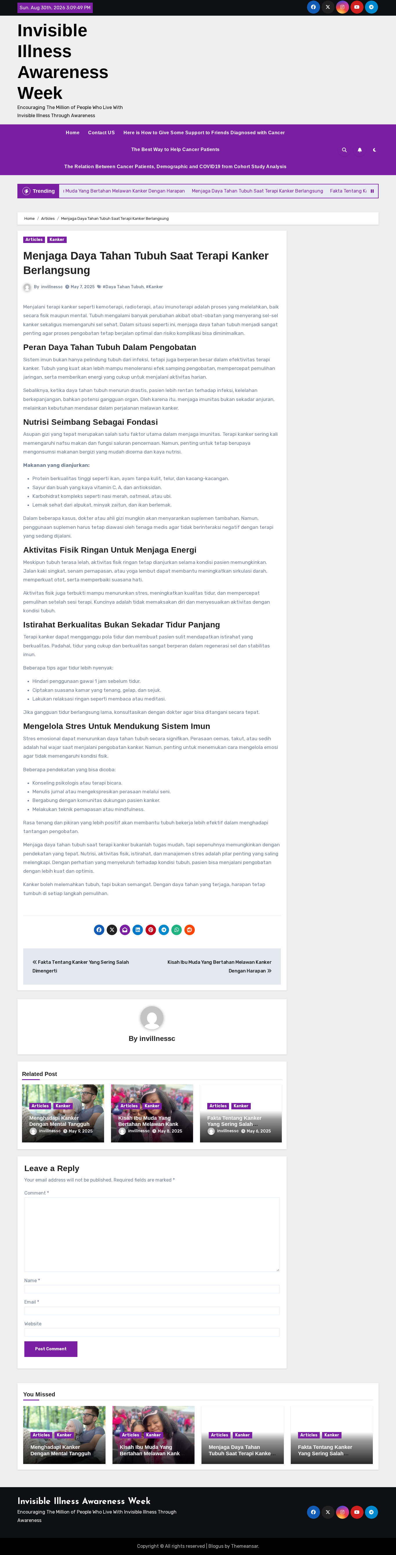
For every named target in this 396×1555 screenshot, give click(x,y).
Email (31, 1302)
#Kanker (154, 286)
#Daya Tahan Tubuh (123, 286)
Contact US (101, 132)
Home (72, 132)
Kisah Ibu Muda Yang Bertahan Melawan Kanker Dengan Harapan (150, 1124)
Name (32, 1280)
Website (32, 1324)
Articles (34, 239)
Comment (36, 1193)
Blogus (216, 1546)
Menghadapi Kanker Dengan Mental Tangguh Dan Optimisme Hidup (59, 1124)
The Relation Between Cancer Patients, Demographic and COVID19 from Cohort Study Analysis (175, 166)
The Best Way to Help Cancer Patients (175, 149)
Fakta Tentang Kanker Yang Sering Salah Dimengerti (234, 1124)
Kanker (57, 239)
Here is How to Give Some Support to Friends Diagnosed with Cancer (204, 132)
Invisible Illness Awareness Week (83, 1501)
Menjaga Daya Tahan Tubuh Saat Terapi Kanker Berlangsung (241, 1453)
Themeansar (244, 1546)
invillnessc (52, 286)
